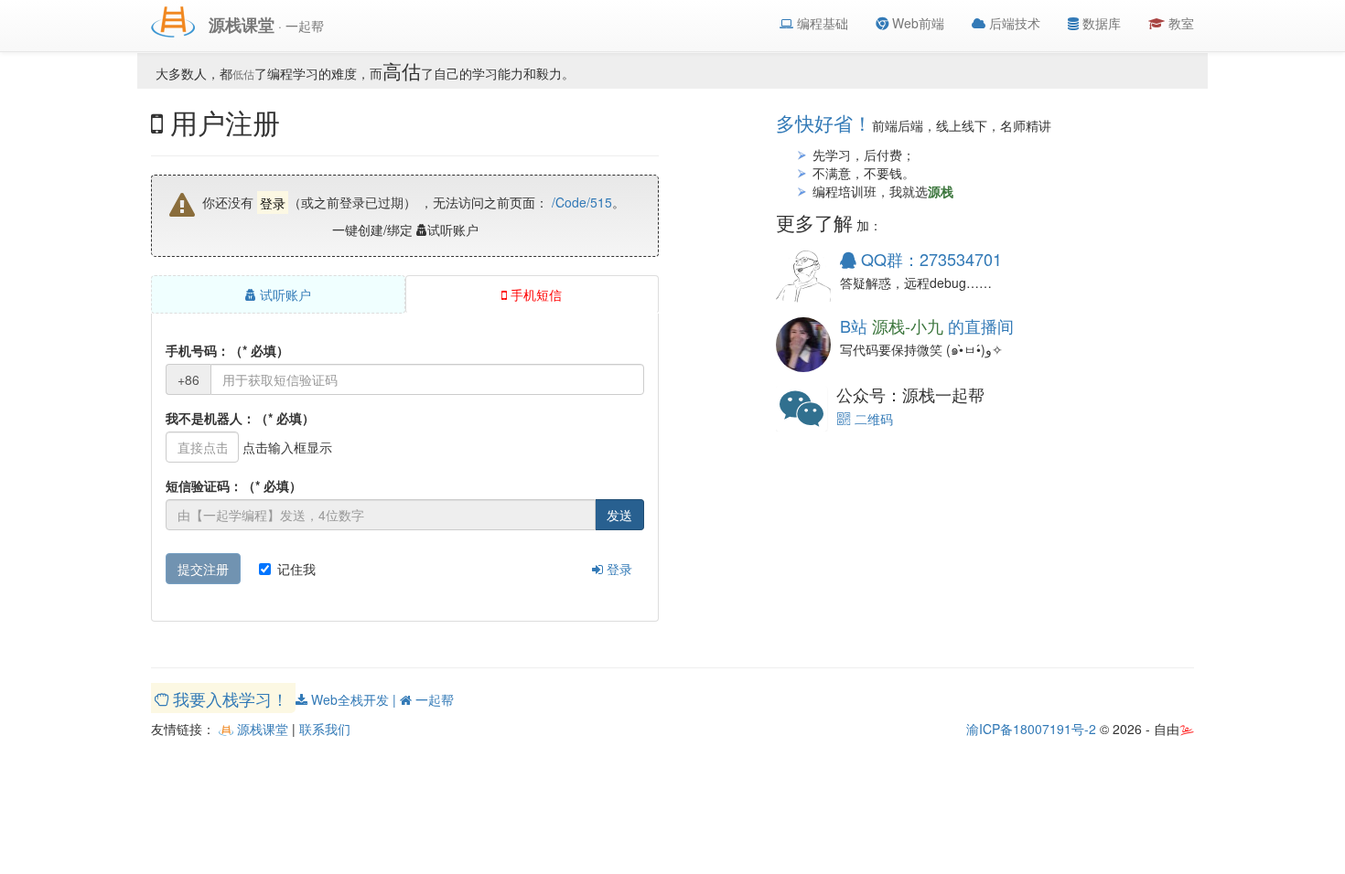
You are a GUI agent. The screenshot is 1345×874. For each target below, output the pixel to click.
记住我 (296, 569)
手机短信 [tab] (534, 294)
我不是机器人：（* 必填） (240, 418)
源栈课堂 (260, 728)
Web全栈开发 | (353, 699)
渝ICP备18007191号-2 (1031, 728)
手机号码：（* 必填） (227, 350)
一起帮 (433, 699)
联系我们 (324, 728)
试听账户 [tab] (283, 294)
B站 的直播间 (927, 325)
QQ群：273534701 (929, 259)
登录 (617, 569)
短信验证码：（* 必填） (234, 485)
